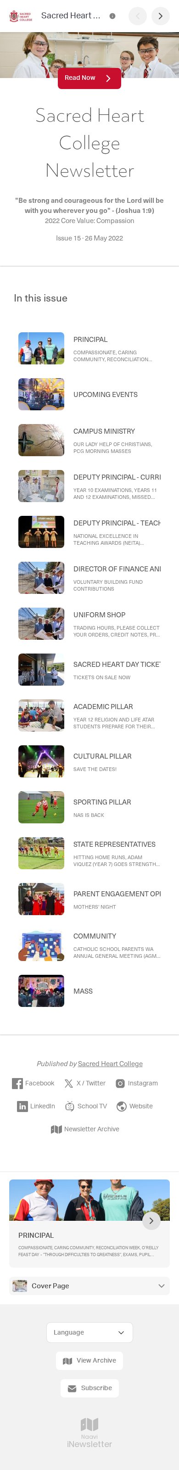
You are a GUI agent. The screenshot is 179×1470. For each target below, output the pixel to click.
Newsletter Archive (91, 1129)
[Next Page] (160, 16)
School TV (92, 1106)
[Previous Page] (138, 16)
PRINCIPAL (36, 1235)
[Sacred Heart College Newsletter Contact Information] (112, 16)
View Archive (96, 1361)
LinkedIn (42, 1106)
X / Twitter (91, 1083)
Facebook (39, 1083)
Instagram (143, 1083)
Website (141, 1106)
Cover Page (50, 1286)
